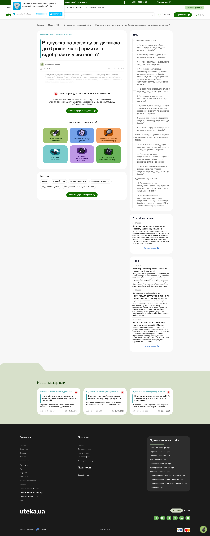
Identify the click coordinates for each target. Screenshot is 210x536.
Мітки (22, 501)
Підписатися (162, 2)
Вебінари (23, 457)
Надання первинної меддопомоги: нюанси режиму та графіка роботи (104, 397)
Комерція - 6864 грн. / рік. (160, 456)
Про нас (101, 7)
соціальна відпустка (100, 181)
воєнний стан (59, 181)
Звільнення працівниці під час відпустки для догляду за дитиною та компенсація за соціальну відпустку (150, 296)
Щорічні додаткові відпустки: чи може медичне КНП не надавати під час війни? (59, 398)
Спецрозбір (24, 461)
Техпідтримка (83, 453)
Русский (187, 510)
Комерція (23, 453)
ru (203, 15)
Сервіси (79, 7)
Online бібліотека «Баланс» (30, 497)
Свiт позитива (90, 7)
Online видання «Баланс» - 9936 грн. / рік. (166, 479)
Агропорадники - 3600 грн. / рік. (162, 467)
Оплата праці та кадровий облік (61, 34)
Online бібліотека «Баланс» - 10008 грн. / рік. (167, 475)
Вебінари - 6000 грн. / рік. (160, 471)
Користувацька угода (86, 461)
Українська (176, 510)
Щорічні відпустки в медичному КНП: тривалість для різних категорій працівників (152, 398)
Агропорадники (26, 465)
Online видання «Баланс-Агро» (32, 493)
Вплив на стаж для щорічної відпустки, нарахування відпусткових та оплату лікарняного (152, 137)
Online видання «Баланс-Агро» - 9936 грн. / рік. (168, 483)
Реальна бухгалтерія (28, 481)
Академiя (70, 7)
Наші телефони (84, 457)
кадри (44, 181)
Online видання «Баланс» (30, 489)
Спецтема (24, 449)
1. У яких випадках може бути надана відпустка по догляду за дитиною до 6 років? (151, 47)
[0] (203, 529)
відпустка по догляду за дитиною (79, 187)
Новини (23, 485)
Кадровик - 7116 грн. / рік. (160, 452)
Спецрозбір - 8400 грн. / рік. (161, 463)
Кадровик (23, 473)
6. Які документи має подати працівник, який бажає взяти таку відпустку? (151, 98)
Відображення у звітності (146, 179)
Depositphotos (83, 475)
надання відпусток (50, 187)
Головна (9, 7)
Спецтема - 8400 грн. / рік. (160, 448)
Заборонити (41, 14)
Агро (21, 469)
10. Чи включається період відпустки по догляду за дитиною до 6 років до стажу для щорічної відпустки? (153, 147)
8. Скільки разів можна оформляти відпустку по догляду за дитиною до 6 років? (153, 120)
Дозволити (55, 14)
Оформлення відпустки (145, 41)
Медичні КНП (45, 34)
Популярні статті (156, 487)
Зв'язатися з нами (85, 449)
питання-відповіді (78, 181)
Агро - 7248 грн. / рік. (158, 459)
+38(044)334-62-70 (139, 2)
